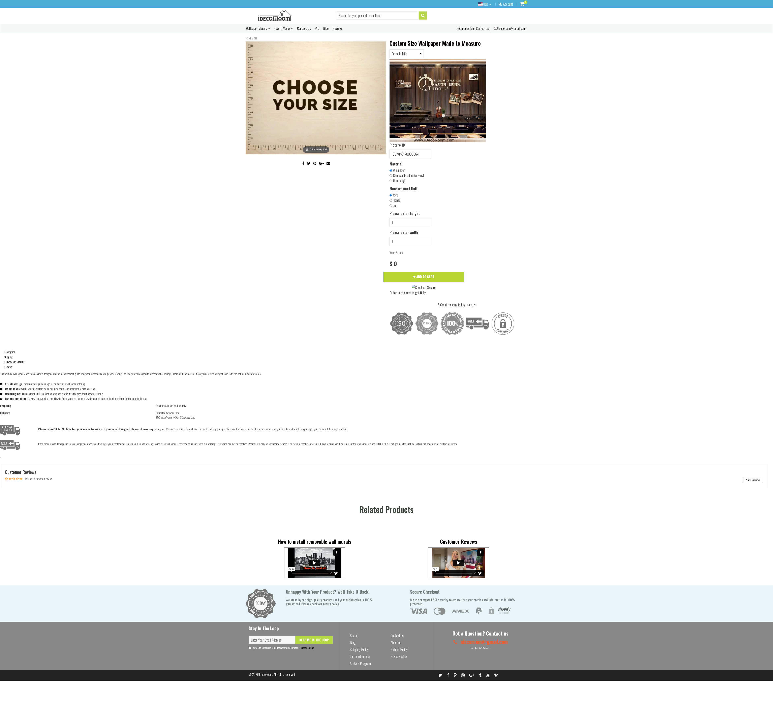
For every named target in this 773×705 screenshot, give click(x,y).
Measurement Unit (404, 188)
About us (396, 642)
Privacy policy (399, 656)
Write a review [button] (752, 480)
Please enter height (405, 213)
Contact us (397, 635)
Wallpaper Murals (257, 28)
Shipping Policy (359, 649)
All (255, 38)
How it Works (282, 28)
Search (354, 635)
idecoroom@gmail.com (512, 28)
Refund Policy (399, 649)
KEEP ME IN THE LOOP (314, 640)
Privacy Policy (307, 647)
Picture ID (397, 145)
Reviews (338, 28)
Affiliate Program (360, 663)
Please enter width (404, 232)
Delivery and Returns (14, 362)
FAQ (317, 28)
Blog (326, 28)
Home (248, 38)
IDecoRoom (265, 674)
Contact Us (304, 28)
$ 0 (393, 264)
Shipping (8, 357)
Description (9, 352)
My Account (505, 4)
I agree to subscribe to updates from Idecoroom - (282, 647)
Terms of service (360, 656)
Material (396, 163)
